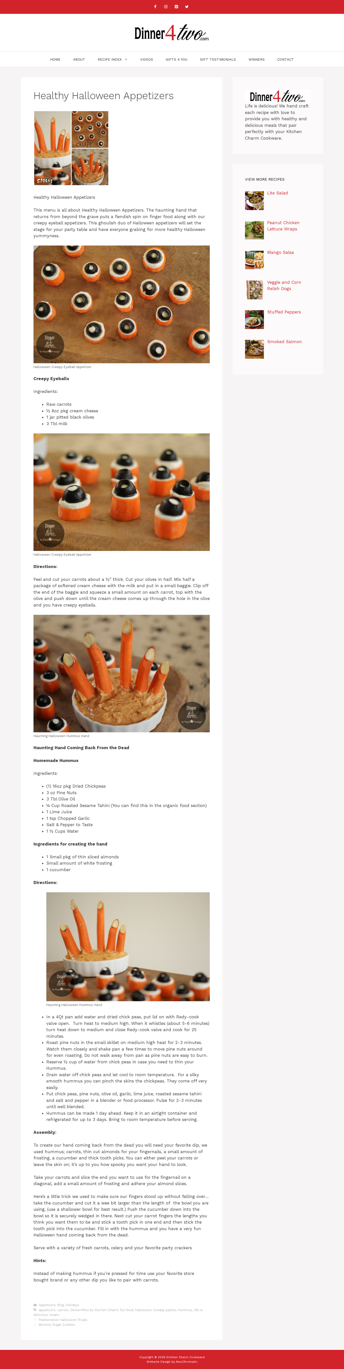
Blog (60, 1305)
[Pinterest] (176, 7)
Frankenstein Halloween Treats (63, 1320)
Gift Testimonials (218, 59)
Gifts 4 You (176, 59)
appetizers (47, 1310)
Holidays (72, 1305)
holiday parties (165, 1310)
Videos (146, 59)
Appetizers (47, 1305)
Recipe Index (110, 59)
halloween (143, 1310)
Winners (257, 59)
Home (55, 59)
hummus (185, 1310)
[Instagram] (165, 7)
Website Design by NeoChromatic (172, 1361)
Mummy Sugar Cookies (57, 1324)
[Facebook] (155, 7)
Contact (285, 59)
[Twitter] (187, 7)
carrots (62, 1310)
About (79, 59)
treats (54, 1315)
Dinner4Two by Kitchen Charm (94, 1310)
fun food (126, 1310)
